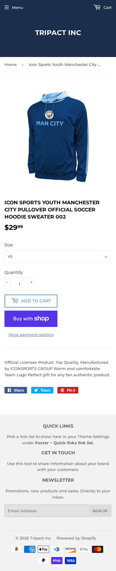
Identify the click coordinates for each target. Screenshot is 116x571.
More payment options (31, 334)
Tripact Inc (58, 33)
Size (8, 245)
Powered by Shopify (76, 538)
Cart (107, 7)
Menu (17, 7)
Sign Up (100, 511)
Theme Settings (93, 436)
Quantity (13, 272)
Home (10, 64)
